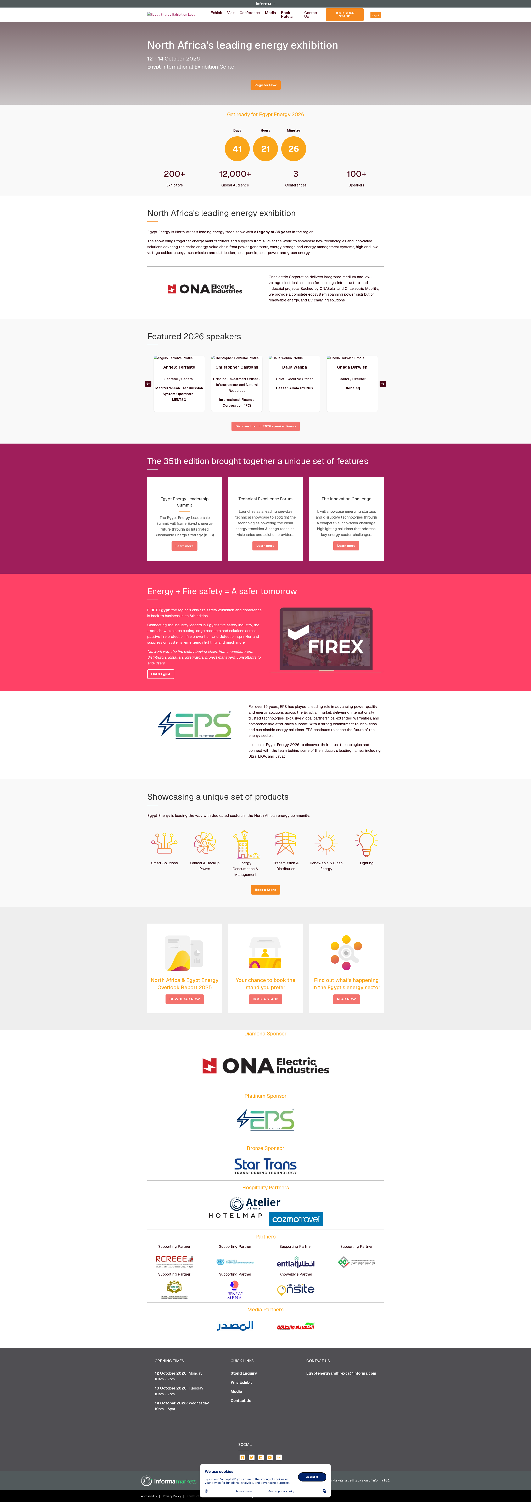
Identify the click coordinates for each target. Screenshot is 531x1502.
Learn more (184, 546)
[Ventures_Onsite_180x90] (295, 1290)
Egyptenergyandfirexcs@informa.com (341, 1373)
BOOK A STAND (265, 999)
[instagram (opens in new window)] (279, 1457)
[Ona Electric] (265, 1063)
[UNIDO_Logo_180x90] (235, 1262)
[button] (265, 3)
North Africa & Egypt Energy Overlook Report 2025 (184, 984)
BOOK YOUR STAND (344, 15)
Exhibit (216, 12)
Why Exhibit (241, 1382)
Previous (148, 384)
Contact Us (311, 14)
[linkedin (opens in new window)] (261, 1457)
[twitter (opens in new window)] (251, 1457)
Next (383, 384)
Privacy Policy (172, 1496)
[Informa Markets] (168, 1480)
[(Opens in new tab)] (171, 14)
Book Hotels (287, 14)
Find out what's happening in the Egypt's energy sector (346, 984)
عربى (375, 15)
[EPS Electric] (194, 726)
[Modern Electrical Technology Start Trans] (265, 1166)
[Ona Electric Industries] (204, 287)
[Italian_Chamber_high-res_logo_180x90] (356, 1262)
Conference (250, 12)
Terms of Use (196, 1496)
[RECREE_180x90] (174, 1262)
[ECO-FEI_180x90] (174, 1290)
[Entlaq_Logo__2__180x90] (295, 1262)
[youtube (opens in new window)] (270, 1457)
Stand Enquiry (244, 1373)
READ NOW (346, 999)
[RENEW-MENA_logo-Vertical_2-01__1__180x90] (235, 1290)
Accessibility (149, 1496)
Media (270, 12)
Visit (231, 12)
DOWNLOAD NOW (184, 999)
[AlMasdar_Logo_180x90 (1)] (235, 1326)
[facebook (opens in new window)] (242, 1457)
